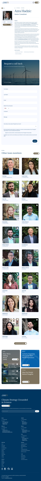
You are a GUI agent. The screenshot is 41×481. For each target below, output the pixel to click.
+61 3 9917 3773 (4, 427)
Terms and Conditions (24, 459)
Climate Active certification (27, 24)
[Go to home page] (6, 2)
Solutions (3, 451)
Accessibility (23, 458)
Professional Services (24, 449)
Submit (37, 411)
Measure (3, 460)
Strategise (3, 462)
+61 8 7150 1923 (24, 419)
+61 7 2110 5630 (24, 427)
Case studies (3, 454)
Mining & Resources (24, 446)
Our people (3, 446)
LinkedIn (10, 82)
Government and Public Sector (25, 450)
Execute (3, 463)
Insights (3, 455)
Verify (2, 464)
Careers (3, 450)
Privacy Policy (23, 455)
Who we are (3, 445)
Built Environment (23, 451)
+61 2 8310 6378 (4, 419)
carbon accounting (34, 23)
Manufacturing (23, 445)
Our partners (3, 449)
